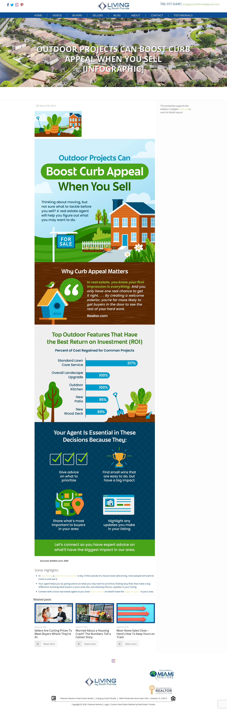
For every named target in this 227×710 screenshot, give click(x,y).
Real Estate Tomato (146, 704)
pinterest (22, 5)
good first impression (66, 575)
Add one (184, 109)
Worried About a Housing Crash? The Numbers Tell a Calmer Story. (93, 634)
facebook (7, 5)
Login (106, 704)
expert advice (97, 591)
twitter (12, 5)
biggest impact (132, 591)
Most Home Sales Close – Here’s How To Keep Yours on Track (136, 634)
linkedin (17, 5)
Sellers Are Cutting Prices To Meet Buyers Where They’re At (53, 634)
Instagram (113, 661)
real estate (46, 575)
